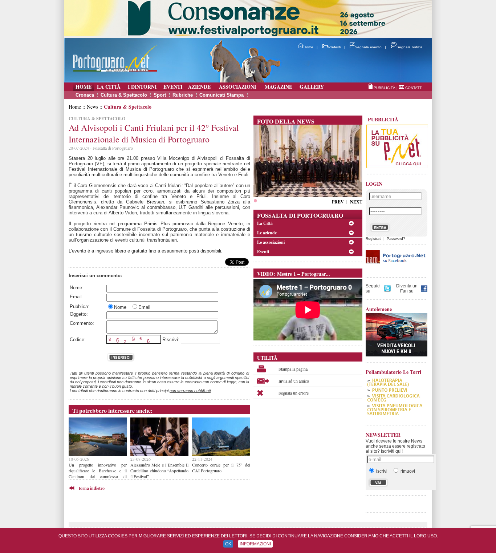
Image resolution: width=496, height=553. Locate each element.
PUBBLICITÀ (384, 88)
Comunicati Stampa (221, 95)
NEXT (356, 202)
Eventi (263, 252)
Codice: (78, 339)
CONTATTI (414, 88)
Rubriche (182, 95)
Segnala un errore (294, 393)
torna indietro (92, 488)
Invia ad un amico (294, 381)
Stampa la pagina (293, 369)
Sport (160, 95)
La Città (265, 223)
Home (308, 47)
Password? (396, 239)
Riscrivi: (170, 339)
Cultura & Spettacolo (124, 95)
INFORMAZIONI (255, 543)
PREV (338, 202)
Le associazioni (271, 242)
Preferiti (334, 47)
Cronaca (85, 95)
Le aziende (267, 233)
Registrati (373, 239)
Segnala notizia (410, 47)
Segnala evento (368, 47)
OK (228, 543)
